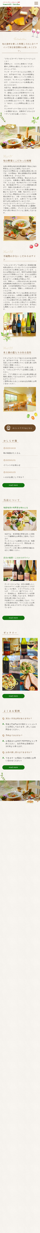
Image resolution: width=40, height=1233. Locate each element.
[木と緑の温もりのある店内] (20, 409)
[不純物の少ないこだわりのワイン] (20, 335)
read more (13, 485)
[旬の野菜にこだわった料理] (20, 239)
